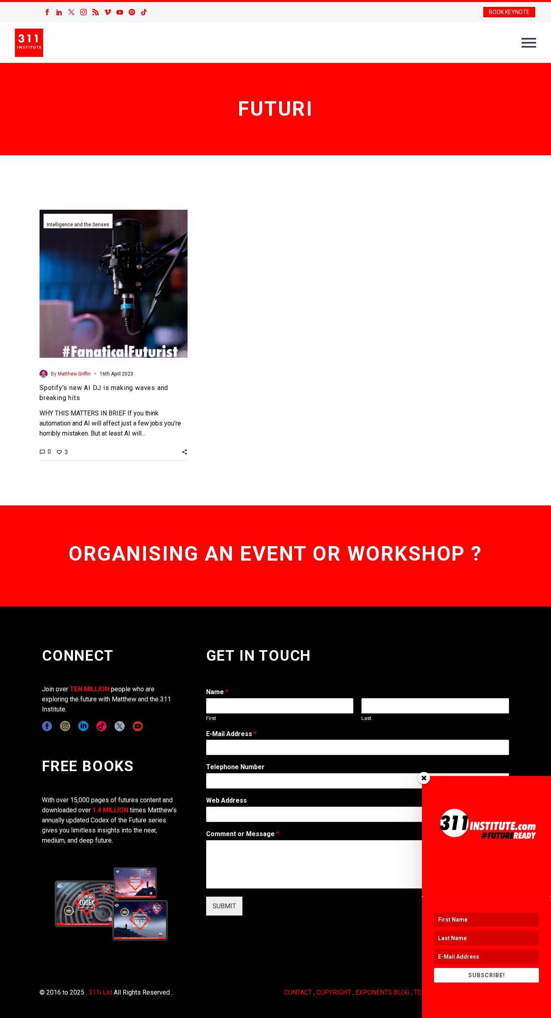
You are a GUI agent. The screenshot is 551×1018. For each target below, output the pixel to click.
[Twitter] (71, 12)
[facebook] (47, 726)
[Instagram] (83, 12)
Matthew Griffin (74, 374)
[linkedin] (83, 726)
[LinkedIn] (59, 12)
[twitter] (120, 726)
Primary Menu (529, 43)
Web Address (226, 800)
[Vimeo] (108, 12)
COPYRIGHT (333, 992)
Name (217, 692)
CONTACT (298, 992)
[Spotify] (132, 12)
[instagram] (65, 726)
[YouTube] (120, 12)
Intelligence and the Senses (78, 224)
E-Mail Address (231, 734)
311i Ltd (100, 992)
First (211, 718)
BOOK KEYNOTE (509, 12)
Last (366, 718)
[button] (185, 451)
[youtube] (138, 726)
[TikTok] (144, 12)
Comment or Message (242, 834)
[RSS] (96, 12)
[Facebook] (47, 12)
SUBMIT (224, 906)
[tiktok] (101, 726)
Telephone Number (235, 767)
